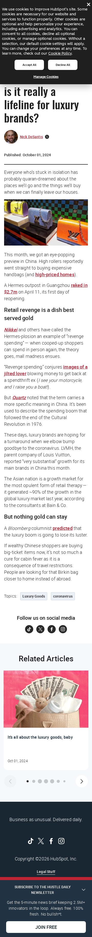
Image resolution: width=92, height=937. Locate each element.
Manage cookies (46, 77)
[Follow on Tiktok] (29, 629)
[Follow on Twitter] (40, 629)
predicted (62, 528)
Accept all (29, 65)
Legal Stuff (46, 871)
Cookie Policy (60, 53)
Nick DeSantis (31, 136)
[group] (46, 720)
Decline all (63, 65)
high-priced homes (54, 274)
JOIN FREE (46, 927)
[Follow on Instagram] (63, 629)
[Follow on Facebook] (52, 629)
